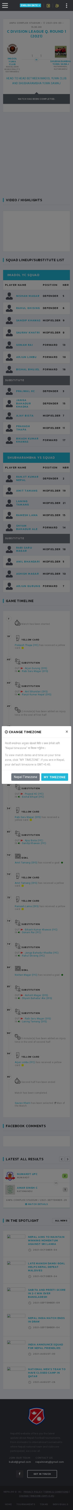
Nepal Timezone (25, 777)
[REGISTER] (57, 6)
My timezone (55, 777)
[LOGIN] (48, 6)
